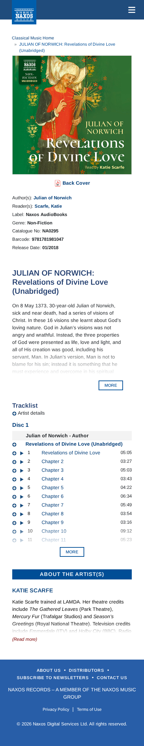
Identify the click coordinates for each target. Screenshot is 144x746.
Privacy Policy (56, 709)
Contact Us (112, 677)
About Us (49, 670)
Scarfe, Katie (48, 206)
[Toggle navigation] (130, 9)
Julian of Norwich (53, 197)
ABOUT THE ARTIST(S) (72, 574)
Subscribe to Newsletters (53, 677)
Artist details (31, 413)
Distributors (87, 670)
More (72, 551)
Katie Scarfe (32, 590)
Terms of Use (89, 709)
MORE (111, 385)
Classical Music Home (33, 38)
